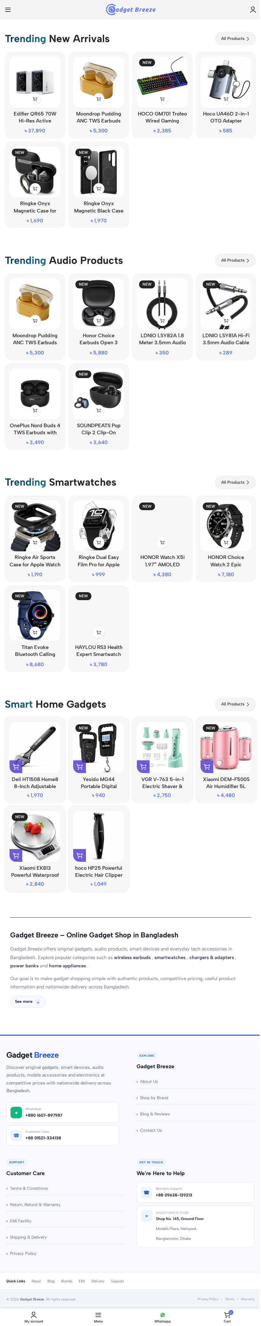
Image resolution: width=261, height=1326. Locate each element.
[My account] (253, 9)
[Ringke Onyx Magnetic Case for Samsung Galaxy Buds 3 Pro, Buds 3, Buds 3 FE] (35, 171)
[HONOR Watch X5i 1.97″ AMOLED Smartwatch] (162, 525)
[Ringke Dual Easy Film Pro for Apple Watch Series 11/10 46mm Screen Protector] (98, 525)
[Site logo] (130, 9)
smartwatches (170, 957)
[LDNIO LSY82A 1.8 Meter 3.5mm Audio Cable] (162, 303)
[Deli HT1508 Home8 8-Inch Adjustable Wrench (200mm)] (35, 747)
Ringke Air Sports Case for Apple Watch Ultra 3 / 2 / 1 (35, 564)
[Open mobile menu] (8, 9)
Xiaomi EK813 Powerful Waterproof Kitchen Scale (35, 875)
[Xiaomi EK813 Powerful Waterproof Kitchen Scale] (35, 836)
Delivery (95, 1272)
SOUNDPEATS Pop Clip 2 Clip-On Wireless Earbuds (99, 432)
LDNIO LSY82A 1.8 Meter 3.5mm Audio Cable (162, 342)
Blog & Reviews (152, 1104)
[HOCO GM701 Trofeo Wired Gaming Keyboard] (162, 82)
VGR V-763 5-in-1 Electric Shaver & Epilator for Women (162, 786)
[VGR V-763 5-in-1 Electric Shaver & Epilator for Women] (162, 747)
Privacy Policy (21, 1243)
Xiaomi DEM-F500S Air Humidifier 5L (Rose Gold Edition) (226, 786)
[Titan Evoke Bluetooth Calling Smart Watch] (35, 615)
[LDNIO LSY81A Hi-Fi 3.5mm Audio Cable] (226, 303)
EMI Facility (18, 1211)
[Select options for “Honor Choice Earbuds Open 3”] (98, 320)
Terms (227, 1289)
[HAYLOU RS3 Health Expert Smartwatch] (98, 615)
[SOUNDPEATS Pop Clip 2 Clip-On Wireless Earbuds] (98, 393)
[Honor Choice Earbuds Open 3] (98, 303)
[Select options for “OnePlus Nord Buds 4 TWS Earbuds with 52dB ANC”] (35, 410)
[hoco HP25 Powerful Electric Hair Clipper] (98, 836)
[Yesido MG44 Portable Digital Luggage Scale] (98, 747)
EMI (79, 1272)
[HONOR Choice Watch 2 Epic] (226, 525)
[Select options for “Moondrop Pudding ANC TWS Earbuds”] (98, 98)
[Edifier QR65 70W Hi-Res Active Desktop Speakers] (35, 82)
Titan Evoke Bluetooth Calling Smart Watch (35, 654)
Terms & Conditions (27, 1178)
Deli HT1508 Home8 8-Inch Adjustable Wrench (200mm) (35, 786)
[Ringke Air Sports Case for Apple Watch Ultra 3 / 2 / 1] (35, 525)
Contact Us (148, 1120)
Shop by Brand (152, 1088)
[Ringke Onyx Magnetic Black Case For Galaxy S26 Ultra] (98, 171)
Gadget (30, 1045)
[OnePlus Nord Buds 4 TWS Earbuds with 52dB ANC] (35, 393)
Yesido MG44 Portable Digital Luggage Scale (99, 786)
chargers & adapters (212, 957)
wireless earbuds (133, 957)
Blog (49, 1272)
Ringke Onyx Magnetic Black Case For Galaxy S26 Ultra (98, 210)
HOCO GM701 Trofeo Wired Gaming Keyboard (162, 121)
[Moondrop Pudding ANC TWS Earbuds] (98, 82)
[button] (35, 98)
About (34, 1272)
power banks (25, 966)
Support (115, 1272)
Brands (64, 1272)
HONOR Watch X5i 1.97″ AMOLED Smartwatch (162, 564)
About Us (147, 1071)
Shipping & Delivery (26, 1227)
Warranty (245, 1289)
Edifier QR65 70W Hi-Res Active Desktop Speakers (35, 121)
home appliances (68, 966)
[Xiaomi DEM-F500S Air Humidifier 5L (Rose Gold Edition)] (226, 747)
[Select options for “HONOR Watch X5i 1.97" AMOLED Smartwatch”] (162, 542)
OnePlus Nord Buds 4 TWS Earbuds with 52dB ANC (35, 432)
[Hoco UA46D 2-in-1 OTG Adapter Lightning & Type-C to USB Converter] (226, 82)
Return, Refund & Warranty (33, 1195)
